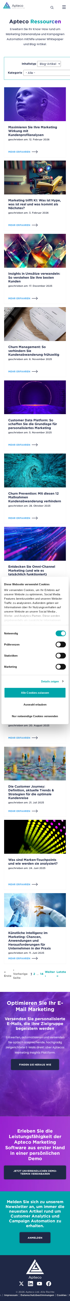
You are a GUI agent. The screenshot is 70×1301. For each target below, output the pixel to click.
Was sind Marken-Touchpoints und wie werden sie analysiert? (33, 862)
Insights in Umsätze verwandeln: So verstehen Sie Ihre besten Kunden (34, 277)
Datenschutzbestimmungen (37, 1295)
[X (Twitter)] (21, 1283)
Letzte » (61, 974)
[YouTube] (39, 1283)
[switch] (61, 644)
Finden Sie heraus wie (35, 1064)
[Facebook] (48, 1283)
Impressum (11, 1295)
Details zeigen (50, 681)
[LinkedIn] (30, 1283)
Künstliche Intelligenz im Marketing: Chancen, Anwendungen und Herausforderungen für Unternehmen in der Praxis (29, 940)
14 (41, 974)
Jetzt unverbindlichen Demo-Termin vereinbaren (35, 1172)
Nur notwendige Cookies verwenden (35, 716)
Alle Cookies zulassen (35, 692)
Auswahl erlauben (35, 704)
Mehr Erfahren (19, 151)
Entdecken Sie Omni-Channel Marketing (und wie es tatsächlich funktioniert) (31, 570)
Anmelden (35, 1237)
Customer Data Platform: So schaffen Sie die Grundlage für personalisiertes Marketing (32, 424)
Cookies (62, 1295)
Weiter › (50, 974)
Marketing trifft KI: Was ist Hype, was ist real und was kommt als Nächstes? (34, 204)
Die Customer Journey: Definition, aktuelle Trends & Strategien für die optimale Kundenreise (31, 792)
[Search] (52, 7)
